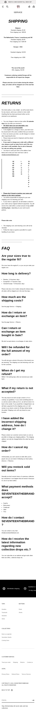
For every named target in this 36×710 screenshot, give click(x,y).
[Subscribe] (33, 700)
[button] (7, 6)
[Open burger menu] (3, 6)
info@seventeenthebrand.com (10, 154)
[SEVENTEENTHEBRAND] (18, 6)
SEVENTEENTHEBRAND (21, 683)
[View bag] (34, 6)
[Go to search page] (7, 6)
